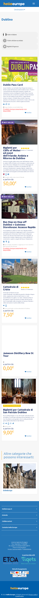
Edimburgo (7, 490)
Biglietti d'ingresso (13, 46)
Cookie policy (19, 596)
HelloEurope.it (7, 509)
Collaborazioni (7, 521)
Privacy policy (33, 594)
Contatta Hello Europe (9, 527)
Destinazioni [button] (19, 10)
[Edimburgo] (19, 476)
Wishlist (28, 112)
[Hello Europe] (14, 2)
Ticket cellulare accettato (15, 40)
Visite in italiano (12, 34)
